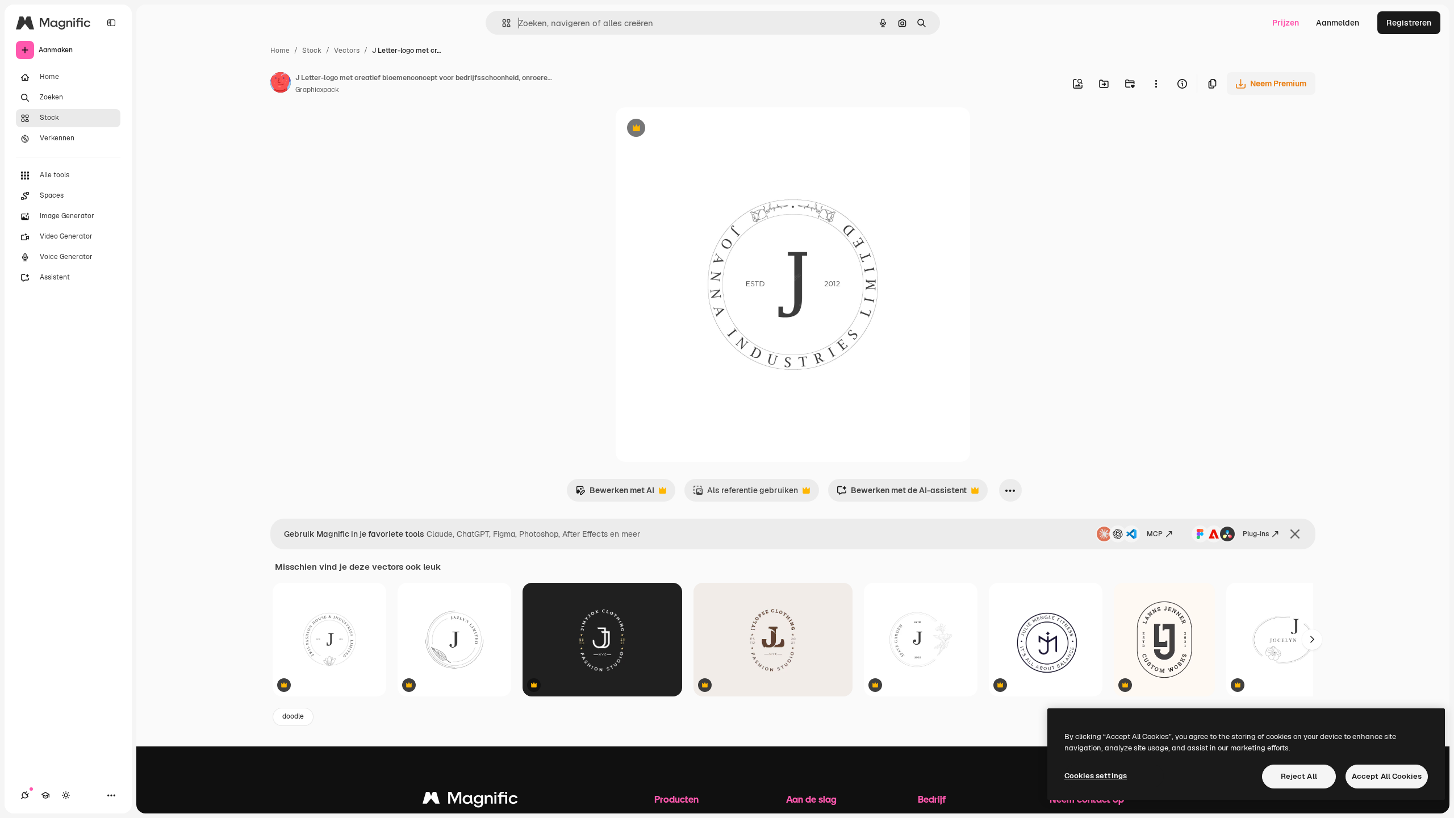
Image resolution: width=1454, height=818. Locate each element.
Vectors (347, 50)
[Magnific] (470, 800)
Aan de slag (811, 799)
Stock (311, 50)
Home (280, 50)
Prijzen (1285, 23)
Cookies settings (1095, 776)
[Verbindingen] (25, 795)
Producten (676, 799)
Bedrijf (932, 799)
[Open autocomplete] (501, 23)
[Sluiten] (1295, 534)
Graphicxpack (317, 89)
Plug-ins (1256, 534)
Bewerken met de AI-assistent (902, 493)
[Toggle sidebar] (111, 23)
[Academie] (45, 795)
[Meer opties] (1155, 83)
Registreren (1408, 23)
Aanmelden (1337, 23)
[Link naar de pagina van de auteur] (280, 84)
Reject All (1299, 776)
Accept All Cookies (1387, 776)
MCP (1155, 534)
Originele (690, 129)
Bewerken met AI (614, 493)
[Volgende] (1312, 639)
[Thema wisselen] (66, 795)
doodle (293, 716)
